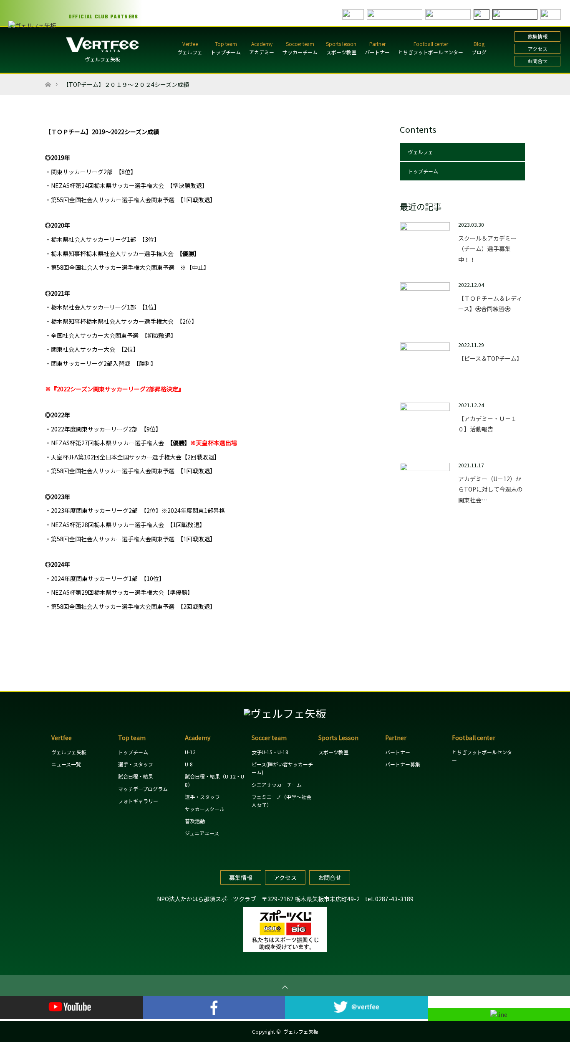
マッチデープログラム (143, 788)
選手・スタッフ (135, 764)
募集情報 (537, 36)
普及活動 (195, 820)
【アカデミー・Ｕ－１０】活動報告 (487, 423)
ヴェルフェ (189, 52)
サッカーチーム (300, 52)
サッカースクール (204, 808)
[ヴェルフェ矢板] (285, 713)
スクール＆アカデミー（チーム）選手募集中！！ (487, 248)
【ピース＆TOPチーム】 (490, 358)
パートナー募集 (402, 764)
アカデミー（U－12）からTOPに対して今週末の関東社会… (490, 489)
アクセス (537, 48)
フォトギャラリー (138, 800)
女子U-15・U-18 (270, 752)
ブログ (479, 52)
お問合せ (537, 60)
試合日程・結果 (135, 776)
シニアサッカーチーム (277, 784)
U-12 (190, 752)
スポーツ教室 (341, 52)
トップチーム (226, 52)
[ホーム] (47, 77)
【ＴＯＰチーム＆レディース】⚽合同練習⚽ (490, 303)
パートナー (377, 52)
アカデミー (261, 52)
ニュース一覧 (66, 764)
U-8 (189, 764)
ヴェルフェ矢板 (102, 59)
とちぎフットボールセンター (430, 52)
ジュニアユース (202, 833)
